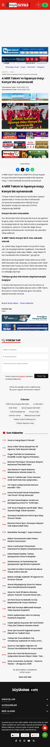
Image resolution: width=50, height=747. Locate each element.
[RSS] (34, 740)
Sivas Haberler (26, 303)
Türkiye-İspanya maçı (25, 423)
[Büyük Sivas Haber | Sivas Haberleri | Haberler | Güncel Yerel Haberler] (18, 5)
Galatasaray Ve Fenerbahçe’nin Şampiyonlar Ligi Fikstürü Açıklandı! (24, 562)
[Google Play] (25, 735)
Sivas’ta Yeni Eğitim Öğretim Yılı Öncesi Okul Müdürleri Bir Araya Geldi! (25, 647)
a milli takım (38, 404)
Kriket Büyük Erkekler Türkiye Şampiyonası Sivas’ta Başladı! (22, 555)
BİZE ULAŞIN (8, 711)
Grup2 (23, 67)
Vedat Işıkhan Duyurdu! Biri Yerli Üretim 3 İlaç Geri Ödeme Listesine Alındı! (26, 624)
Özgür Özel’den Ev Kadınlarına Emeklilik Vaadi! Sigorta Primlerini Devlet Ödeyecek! (23, 455)
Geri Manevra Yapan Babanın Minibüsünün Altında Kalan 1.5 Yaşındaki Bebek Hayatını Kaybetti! (24, 471)
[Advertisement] (25, 29)
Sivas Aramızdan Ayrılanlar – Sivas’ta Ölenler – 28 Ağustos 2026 (25, 662)
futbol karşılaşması (17, 412)
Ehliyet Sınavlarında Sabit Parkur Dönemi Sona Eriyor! (23, 539)
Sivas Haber (13, 303)
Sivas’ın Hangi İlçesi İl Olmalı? (21, 440)
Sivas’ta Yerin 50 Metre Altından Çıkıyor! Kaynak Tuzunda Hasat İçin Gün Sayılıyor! (24, 593)
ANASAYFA (5, 72)
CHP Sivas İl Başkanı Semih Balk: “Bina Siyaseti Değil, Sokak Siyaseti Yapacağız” (25, 509)
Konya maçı (34, 412)
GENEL (12, 72)
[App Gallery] (35, 735)
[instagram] (24, 740)
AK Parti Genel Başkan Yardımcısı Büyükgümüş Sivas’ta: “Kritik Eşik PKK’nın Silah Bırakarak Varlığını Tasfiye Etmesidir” (23, 501)
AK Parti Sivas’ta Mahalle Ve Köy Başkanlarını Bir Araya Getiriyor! (22, 601)
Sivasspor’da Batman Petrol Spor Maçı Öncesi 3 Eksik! (25, 516)
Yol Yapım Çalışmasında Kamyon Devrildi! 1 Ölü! (23, 486)
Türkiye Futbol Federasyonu (24, 419)
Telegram (41, 67)
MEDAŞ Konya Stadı (32, 415)
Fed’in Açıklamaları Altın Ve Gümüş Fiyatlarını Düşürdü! (24, 616)
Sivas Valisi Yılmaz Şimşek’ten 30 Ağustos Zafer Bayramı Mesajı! (23, 447)
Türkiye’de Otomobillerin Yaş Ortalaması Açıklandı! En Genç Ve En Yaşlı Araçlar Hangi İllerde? (24, 639)
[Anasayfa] (45, 728)
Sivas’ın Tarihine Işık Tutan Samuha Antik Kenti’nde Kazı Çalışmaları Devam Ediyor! (24, 478)
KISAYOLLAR (8, 699)
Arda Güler (13, 408)
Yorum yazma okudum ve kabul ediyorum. (19, 377)
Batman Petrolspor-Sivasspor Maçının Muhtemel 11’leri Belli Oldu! (25, 463)
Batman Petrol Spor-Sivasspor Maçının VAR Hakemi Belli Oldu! (25, 524)
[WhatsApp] (45, 5)
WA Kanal (31, 67)
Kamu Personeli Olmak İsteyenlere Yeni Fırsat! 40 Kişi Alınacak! (23, 493)
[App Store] (15, 735)
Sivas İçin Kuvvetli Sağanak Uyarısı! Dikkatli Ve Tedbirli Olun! (24, 631)
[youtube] (29, 740)
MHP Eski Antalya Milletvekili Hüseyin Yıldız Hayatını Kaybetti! (24, 608)
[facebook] (16, 740)
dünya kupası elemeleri (30, 408)
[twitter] (20, 740)
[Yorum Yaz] (45, 735)
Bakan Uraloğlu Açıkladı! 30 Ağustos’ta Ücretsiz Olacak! (25, 578)
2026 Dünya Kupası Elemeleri (17, 404)
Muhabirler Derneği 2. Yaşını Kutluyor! (25, 532)
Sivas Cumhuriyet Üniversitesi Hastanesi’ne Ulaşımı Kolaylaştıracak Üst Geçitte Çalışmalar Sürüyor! (25, 547)
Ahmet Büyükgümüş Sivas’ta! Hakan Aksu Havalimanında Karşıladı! (25, 585)
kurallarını (21, 376)
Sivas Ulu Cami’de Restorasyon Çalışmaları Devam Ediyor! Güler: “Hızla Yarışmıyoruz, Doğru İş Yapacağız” (26, 654)
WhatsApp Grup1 (12, 67)
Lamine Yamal (14, 415)
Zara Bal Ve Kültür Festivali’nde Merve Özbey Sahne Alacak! (25, 570)
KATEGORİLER (9, 705)
